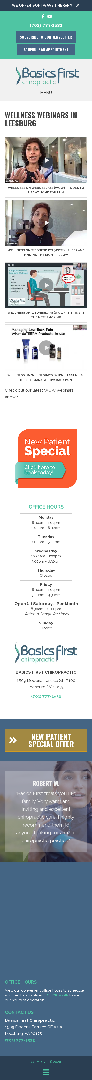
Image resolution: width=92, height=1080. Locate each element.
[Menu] (46, 1072)
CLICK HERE (57, 995)
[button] (46, 160)
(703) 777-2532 (46, 25)
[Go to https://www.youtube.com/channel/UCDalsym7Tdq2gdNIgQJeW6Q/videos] (49, 16)
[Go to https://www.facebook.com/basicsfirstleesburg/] (43, 16)
